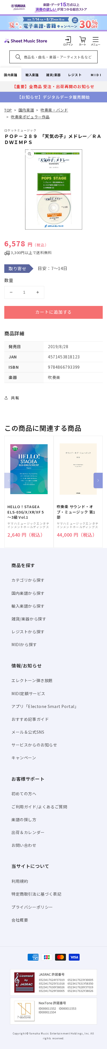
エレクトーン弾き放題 (32, 680)
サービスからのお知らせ (34, 745)
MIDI (96, 74)
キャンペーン (23, 757)
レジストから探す (28, 631)
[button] (95, 39)
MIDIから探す (24, 644)
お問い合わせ (24, 845)
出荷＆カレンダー (28, 832)
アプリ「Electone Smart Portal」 (45, 706)
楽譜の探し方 (24, 819)
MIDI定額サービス (28, 693)
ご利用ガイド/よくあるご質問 (39, 806)
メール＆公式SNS (27, 732)
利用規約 (19, 881)
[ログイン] (68, 39)
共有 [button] (15, 398)
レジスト (75, 74)
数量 (8, 280)
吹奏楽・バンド (54, 110)
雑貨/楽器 (53, 74)
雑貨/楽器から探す (28, 619)
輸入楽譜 (32, 74)
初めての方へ (24, 793)
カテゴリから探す (28, 580)
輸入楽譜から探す (28, 606)
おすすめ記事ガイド (30, 719)
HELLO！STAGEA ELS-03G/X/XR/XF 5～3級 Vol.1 (25, 512)
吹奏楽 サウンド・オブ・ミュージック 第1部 (76, 512)
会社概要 (19, 920)
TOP (8, 110)
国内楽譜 (10, 74)
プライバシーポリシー (32, 907)
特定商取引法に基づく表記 (36, 894)
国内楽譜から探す (28, 593)
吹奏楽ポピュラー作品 (30, 116)
